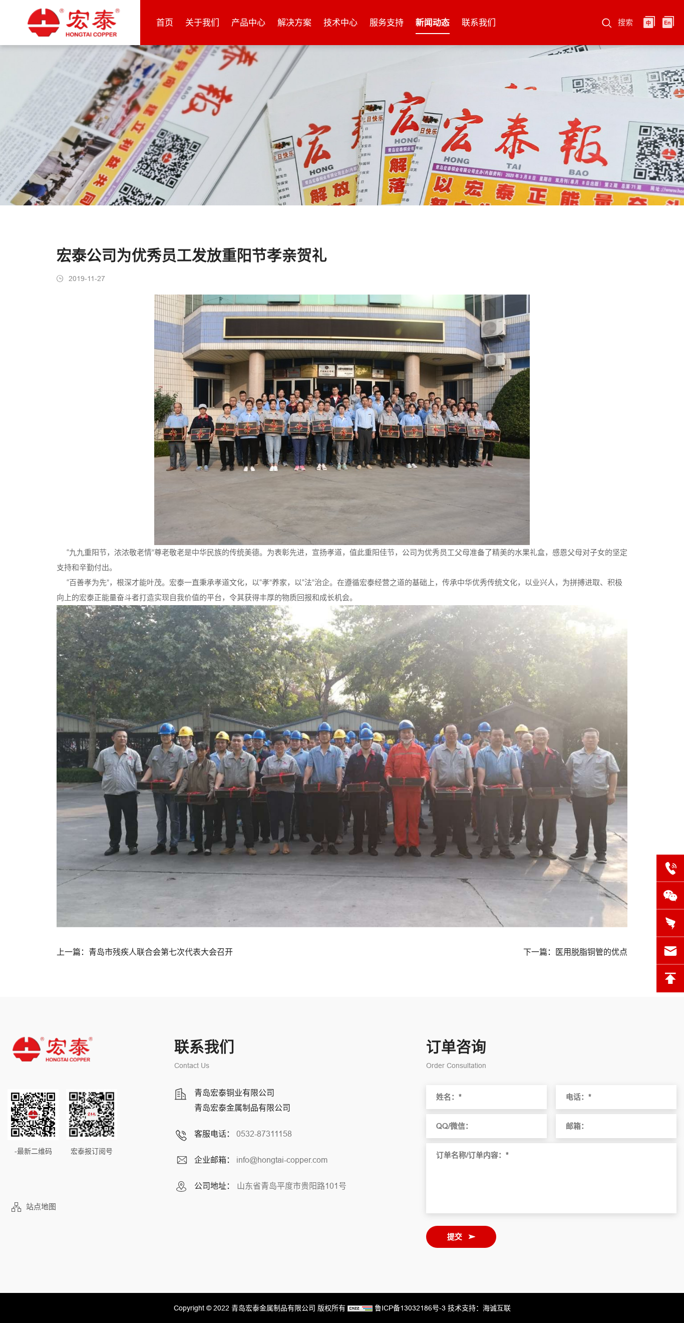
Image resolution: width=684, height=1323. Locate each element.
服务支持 (387, 23)
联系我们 (479, 23)
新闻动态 (433, 23)
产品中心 (248, 23)
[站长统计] (360, 1308)
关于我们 (202, 23)
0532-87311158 (264, 1133)
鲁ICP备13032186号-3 (410, 1308)
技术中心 (340, 23)
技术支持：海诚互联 (479, 1308)
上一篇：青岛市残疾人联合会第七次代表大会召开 (145, 952)
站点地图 (41, 1206)
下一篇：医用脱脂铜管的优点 (575, 952)
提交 (454, 1236)
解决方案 (294, 23)
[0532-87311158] (670, 868)
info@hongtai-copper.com (281, 1159)
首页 (164, 23)
